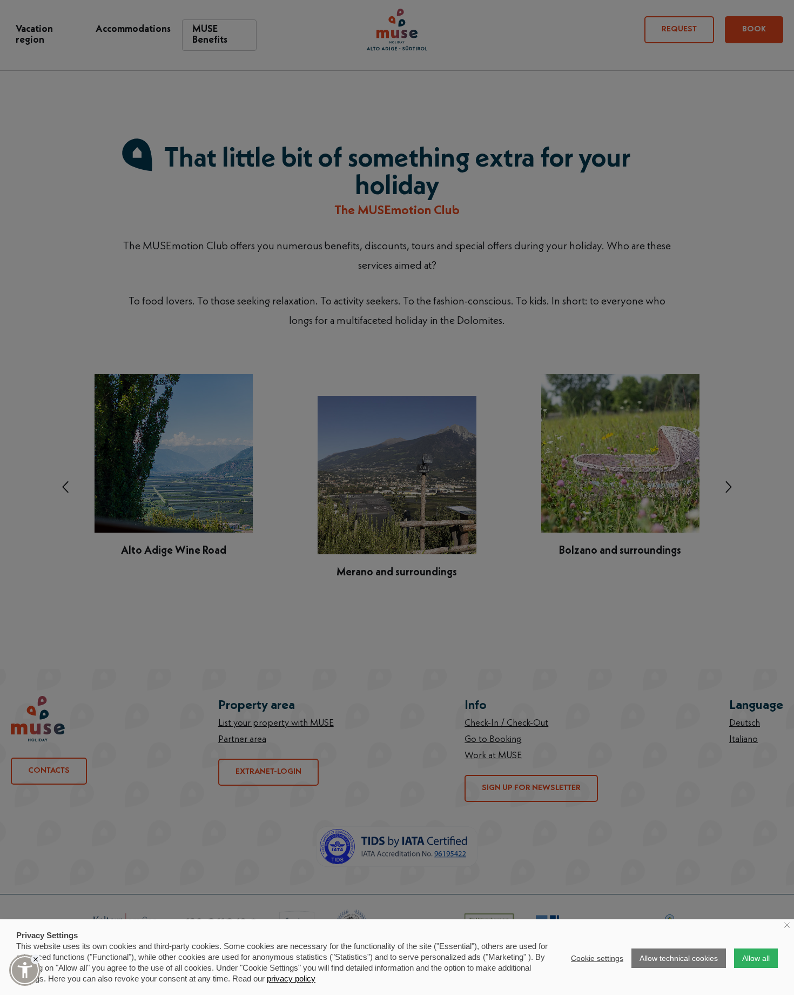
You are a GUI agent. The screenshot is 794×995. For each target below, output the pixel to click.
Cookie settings (597, 958)
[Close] (36, 959)
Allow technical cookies (679, 958)
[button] (25, 970)
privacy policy (291, 978)
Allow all (756, 958)
